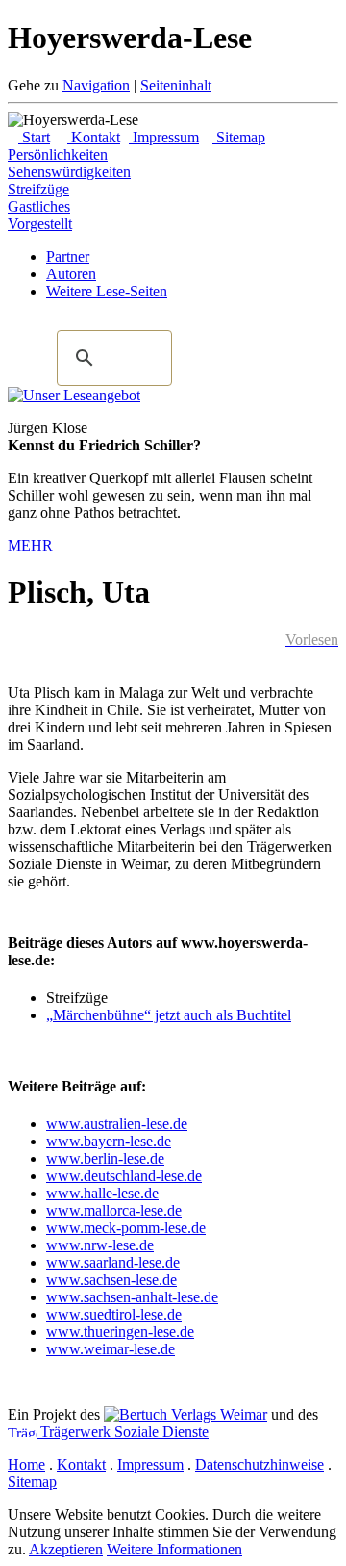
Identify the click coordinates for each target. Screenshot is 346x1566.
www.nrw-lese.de (100, 1245)
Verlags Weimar (217, 1414)
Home (26, 1464)
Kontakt (93, 137)
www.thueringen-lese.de (120, 1331)
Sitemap (238, 137)
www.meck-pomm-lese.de (126, 1227)
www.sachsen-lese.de (111, 1279)
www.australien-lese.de (116, 1124)
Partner (67, 256)
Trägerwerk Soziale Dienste (123, 1432)
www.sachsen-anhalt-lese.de (132, 1297)
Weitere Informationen (174, 1549)
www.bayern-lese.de (108, 1141)
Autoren (71, 274)
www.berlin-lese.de (105, 1158)
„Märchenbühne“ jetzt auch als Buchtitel (168, 1015)
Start (34, 137)
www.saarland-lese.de (113, 1262)
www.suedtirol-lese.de (114, 1314)
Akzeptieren (66, 1549)
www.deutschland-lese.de (124, 1176)
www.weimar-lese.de (110, 1349)
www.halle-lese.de (102, 1193)
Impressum (164, 137)
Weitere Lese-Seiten (106, 291)
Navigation (96, 85)
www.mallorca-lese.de (114, 1210)
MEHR (30, 545)
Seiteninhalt (175, 85)
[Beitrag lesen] (74, 395)
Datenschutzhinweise (259, 1464)
